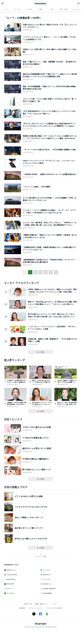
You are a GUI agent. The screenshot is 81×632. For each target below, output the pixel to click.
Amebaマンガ (47, 584)
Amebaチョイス (11, 570)
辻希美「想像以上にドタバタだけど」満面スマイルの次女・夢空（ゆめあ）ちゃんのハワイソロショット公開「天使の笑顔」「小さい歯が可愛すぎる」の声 (52, 291)
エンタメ (17, 9)
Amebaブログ (47, 575)
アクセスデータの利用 (54, 608)
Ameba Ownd (11, 579)
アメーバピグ (46, 579)
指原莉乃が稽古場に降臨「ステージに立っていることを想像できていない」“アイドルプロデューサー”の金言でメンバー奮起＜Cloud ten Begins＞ (50, 138)
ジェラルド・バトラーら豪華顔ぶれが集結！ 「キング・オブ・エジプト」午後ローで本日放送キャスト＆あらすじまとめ (49, 211)
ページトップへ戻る (40, 556)
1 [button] (30, 272)
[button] (56, 272)
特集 (40, 9)
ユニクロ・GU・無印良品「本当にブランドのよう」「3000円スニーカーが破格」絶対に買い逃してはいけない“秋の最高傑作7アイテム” (49, 223)
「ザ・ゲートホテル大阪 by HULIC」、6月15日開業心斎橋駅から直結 (49, 149)
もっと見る (40, 352)
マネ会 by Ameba (12, 575)
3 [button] (40, 272)
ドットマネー (46, 570)
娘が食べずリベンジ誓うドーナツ (29, 528)
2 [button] (35, 272)
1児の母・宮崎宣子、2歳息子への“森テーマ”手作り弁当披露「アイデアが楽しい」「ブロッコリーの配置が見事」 (66, 383)
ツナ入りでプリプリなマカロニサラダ (31, 507)
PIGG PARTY (10, 584)
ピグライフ (10, 588)
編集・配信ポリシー (42, 604)
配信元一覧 (28, 604)
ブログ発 (29, 9)
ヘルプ (54, 604)
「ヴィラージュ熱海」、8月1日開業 (36, 186)
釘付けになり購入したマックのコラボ (31, 538)
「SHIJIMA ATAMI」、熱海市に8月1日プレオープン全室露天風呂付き (49, 174)
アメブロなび (10, 593)
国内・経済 (63, 9)
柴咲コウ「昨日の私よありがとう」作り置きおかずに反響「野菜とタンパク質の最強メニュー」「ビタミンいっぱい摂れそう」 (52, 303)
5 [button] (50, 272)
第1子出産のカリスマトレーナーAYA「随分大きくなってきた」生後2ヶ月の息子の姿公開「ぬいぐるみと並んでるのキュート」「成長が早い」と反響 (52, 316)
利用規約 (22, 608)
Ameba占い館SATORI (49, 588)
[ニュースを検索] (78, 3)
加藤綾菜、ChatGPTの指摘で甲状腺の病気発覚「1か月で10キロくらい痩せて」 (17, 404)
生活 (52, 9)
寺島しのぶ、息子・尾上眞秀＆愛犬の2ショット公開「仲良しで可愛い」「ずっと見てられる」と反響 (66, 405)
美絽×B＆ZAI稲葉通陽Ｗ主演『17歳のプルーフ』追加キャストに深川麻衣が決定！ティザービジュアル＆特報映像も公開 (50, 75)
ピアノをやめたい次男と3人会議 (28, 496)
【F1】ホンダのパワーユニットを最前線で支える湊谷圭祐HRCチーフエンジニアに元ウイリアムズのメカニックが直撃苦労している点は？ (49, 124)
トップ (6, 9)
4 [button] (45, 272)
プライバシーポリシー (36, 608)
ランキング (75, 9)
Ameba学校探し (47, 593)
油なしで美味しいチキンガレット (29, 517)
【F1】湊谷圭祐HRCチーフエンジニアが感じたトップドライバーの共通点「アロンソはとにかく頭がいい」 (49, 112)
